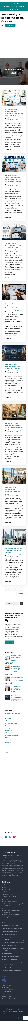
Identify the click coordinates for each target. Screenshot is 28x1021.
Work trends (15, 823)
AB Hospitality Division (10, 965)
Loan (15, 805)
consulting (18, 781)
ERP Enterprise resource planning (14, 940)
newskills (8, 811)
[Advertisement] (14, 43)
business (8, 763)
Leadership (8, 805)
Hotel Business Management (13, 970)
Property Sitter (8, 908)
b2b (7, 760)
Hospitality (8, 799)
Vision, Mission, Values (10, 896)
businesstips (9, 772)
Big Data (12, 760)
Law (19, 802)
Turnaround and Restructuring (13, 928)
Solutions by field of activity (13, 894)
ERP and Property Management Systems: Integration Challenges (13, 366)
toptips (16, 820)
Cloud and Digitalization (10, 959)
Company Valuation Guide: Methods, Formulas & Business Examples (14, 306)
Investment (8, 802)
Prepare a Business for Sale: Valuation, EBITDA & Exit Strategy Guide (14, 245)
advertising (16, 754)
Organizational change (11, 814)
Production (10, 934)
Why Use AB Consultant (10, 901)
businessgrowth (16, 763)
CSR (17, 787)
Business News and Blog (13, 713)
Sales (7, 737)
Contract (8, 784)
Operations (9, 732)
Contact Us (7, 889)
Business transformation (11, 775)
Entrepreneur (9, 721)
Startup (12, 817)
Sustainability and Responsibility (13, 962)
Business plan (18, 766)
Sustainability (9, 820)
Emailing (8, 790)
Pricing (6, 899)
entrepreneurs (15, 790)
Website (8, 742)
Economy (8, 718)
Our (3, 922)
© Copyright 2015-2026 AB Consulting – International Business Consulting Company (12, 1009)
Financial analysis (10, 796)
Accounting (8, 754)
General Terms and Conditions (12, 914)
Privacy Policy (8, 917)
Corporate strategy (16, 784)
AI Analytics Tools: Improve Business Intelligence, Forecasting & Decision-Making (14, 112)
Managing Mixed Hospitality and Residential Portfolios (12, 489)
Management (9, 728)
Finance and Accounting (12, 723)
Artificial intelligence (10, 757)
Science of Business (11, 740)
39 (21, 589)
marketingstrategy (17, 808)
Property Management (12, 735)
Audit (19, 757)
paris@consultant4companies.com (15, 6)
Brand (18, 760)
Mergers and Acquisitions (12, 931)
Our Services (7, 892)
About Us (6, 884)
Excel (7, 793)
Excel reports (14, 793)
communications (10, 781)
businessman (9, 766)
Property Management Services (13, 967)
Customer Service (11, 716)
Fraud (18, 796)
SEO (7, 817)
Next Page (21, 593)
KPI (14, 802)
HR (7, 725)
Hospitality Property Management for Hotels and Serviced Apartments (13, 425)
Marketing (9, 730)
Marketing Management (10, 945)
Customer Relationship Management (15, 942)
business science (10, 769)
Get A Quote (10, 25)
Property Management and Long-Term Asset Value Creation (14, 550)
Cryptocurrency (9, 787)
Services (6, 922)
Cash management (10, 778)
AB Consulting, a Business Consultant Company (12, 17)
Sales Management (9, 937)
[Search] (21, 603)
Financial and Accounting (11, 925)
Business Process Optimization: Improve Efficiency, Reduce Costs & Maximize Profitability (13, 178)
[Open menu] (2, 25)
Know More (8, 149)
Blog (5, 887)
